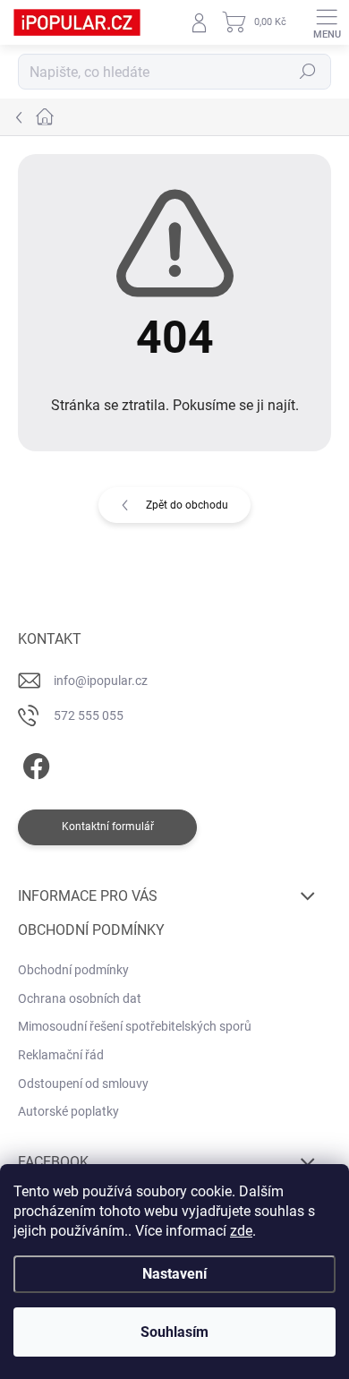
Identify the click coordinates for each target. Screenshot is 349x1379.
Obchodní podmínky (73, 970)
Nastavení (174, 1273)
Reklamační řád (61, 1055)
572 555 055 (88, 715)
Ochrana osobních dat (79, 998)
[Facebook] (33, 763)
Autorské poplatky (68, 1111)
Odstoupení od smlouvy (83, 1083)
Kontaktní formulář (108, 826)
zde (241, 1230)
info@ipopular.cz (101, 680)
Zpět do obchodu (187, 505)
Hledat (308, 71)
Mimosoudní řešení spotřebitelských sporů (134, 1026)
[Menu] (326, 22)
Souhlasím (174, 1331)
